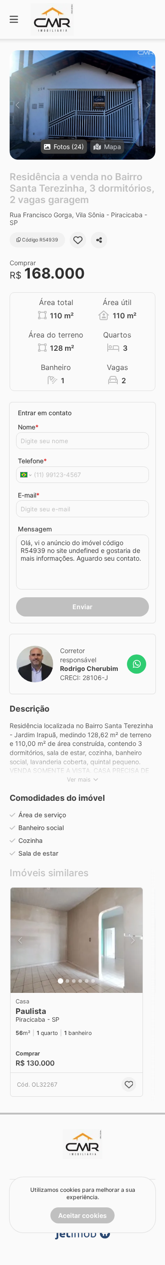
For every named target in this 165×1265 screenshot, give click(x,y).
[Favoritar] (78, 240)
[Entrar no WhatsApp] (136, 664)
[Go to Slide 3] (74, 981)
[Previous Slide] (17, 105)
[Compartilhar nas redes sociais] (99, 240)
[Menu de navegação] (14, 19)
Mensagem (35, 529)
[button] (82, 105)
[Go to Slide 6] (93, 981)
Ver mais (79, 779)
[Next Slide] (147, 105)
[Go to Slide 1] (60, 981)
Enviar (82, 607)
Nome (28, 427)
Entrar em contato (45, 413)
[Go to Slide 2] (67, 981)
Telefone (32, 461)
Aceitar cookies (82, 1215)
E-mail (28, 495)
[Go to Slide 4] (80, 981)
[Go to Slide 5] (86, 981)
